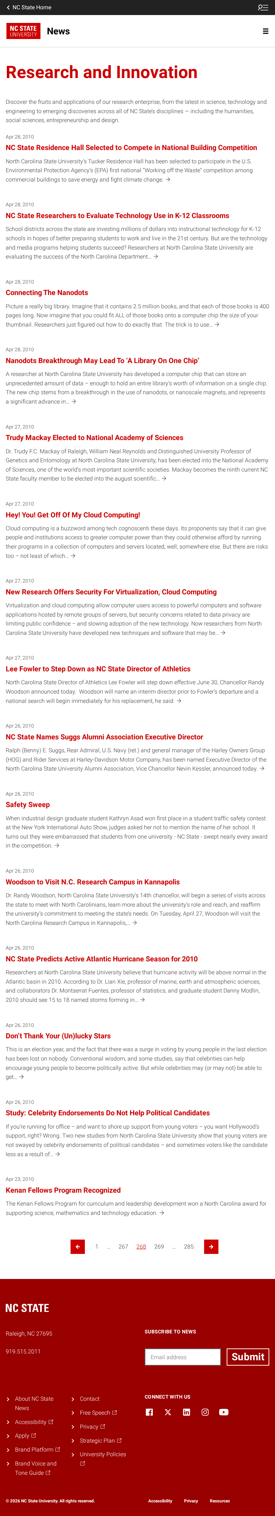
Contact (90, 1398)
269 (159, 1246)
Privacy (191, 1500)
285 (189, 1246)
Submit (248, 1357)
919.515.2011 (23, 1351)
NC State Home (32, 7)
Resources (220, 1500)
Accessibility (160, 1500)
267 (123, 1246)
